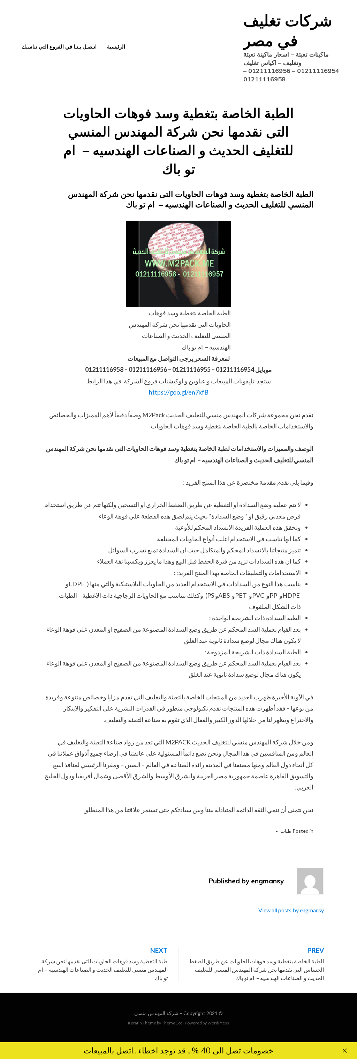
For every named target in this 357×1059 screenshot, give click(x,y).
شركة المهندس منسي (156, 1013)
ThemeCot (172, 1022)
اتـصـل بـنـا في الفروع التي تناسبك (59, 46)
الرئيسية (116, 46)
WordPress (218, 1022)
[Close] (345, 1051)
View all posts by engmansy (291, 910)
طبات (285, 831)
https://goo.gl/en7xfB (178, 392)
